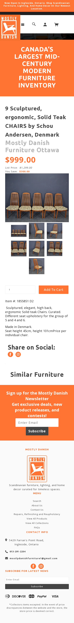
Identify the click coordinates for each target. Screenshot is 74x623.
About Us (37, 505)
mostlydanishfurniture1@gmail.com (33, 558)
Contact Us (37, 509)
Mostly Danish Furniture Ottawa (32, 146)
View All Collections (37, 523)
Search (37, 501)
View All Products (37, 518)
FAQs (37, 527)
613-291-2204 (17, 551)
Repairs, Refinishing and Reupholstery (37, 514)
